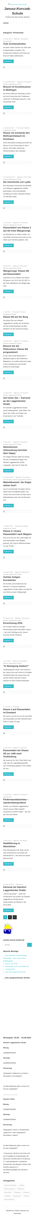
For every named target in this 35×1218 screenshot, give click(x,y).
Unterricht (26, 1196)
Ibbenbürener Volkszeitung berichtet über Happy (15, 450)
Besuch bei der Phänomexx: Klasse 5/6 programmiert (15, 349)
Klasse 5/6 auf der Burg (15, 317)
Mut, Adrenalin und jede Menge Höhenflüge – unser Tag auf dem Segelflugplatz (15, 958)
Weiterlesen (7, 61)
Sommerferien (10, 969)
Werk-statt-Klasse (9, 1199)
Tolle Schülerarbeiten (14, 44)
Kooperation (17, 1192)
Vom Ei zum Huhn (11, 964)
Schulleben (7, 1196)
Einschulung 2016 (12, 623)
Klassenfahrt (7, 1192)
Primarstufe (24, 39)
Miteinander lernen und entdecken (17, 966)
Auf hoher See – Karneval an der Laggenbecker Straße (16, 401)
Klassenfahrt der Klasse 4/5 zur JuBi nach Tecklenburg (15, 753)
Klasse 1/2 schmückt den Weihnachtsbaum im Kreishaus (16, 136)
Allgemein (17, 39)
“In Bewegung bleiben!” (16, 666)
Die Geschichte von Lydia (16, 182)
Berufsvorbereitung (9, 1189)
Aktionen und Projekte (10, 1185)
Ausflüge (21, 1185)
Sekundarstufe (7, 41)
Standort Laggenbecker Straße (12, 84)
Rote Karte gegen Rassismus (15, 972)
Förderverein (20, 1189)
